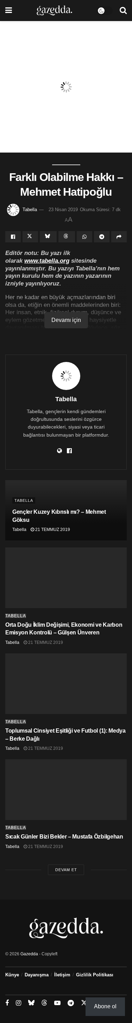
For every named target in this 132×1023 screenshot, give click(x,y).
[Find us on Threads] (44, 1003)
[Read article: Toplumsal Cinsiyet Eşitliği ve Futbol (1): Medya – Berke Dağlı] (66, 683)
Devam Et (66, 870)
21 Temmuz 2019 (52, 529)
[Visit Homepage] (54, 11)
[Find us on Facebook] (7, 1003)
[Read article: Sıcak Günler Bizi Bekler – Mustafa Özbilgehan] (66, 789)
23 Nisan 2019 (63, 209)
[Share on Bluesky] (48, 236)
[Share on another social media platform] (119, 236)
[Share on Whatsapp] (84, 236)
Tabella (30, 209)
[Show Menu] (8, 10)
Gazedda (29, 953)
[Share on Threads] (66, 236)
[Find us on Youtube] (57, 1003)
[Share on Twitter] (30, 236)
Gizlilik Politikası (94, 974)
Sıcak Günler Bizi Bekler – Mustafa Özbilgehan (64, 837)
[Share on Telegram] (101, 236)
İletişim (62, 974)
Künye (12, 974)
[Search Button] (123, 10)
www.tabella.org (46, 260)
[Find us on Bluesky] (31, 1003)
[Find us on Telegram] (71, 1003)
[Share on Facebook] (13, 236)
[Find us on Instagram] (18, 1003)
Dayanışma (37, 974)
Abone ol (105, 1006)
